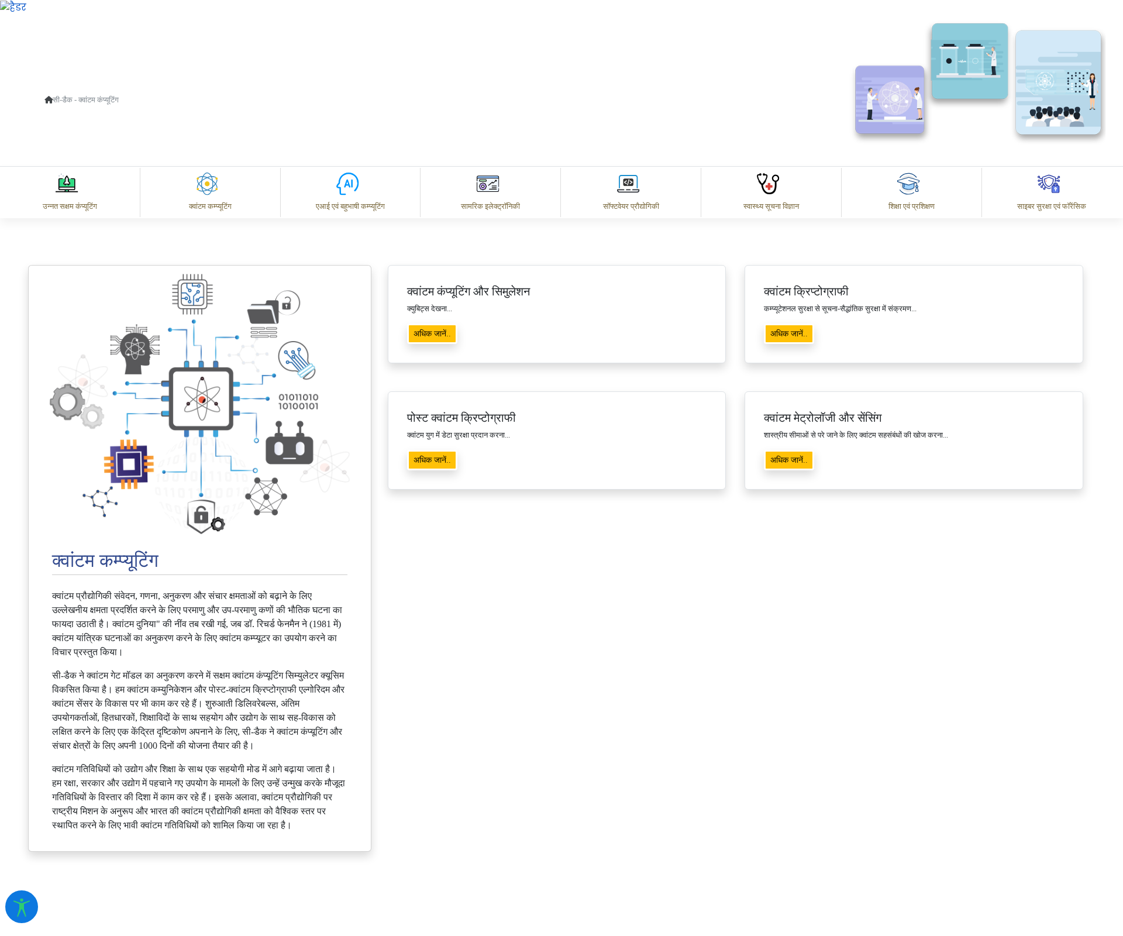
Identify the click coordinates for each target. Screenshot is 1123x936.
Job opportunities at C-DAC (912, 827)
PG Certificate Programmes (761, 827)
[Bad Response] (718, 775)
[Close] (661, 162)
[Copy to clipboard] (625, 775)
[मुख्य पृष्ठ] (48, 100)
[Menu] (612, 112)
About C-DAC (643, 827)
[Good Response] (672, 775)
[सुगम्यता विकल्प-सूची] (21, 906)
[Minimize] (612, 162)
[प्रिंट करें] (13, 6)
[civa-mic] (845, 892)
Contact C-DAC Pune (1049, 827)
